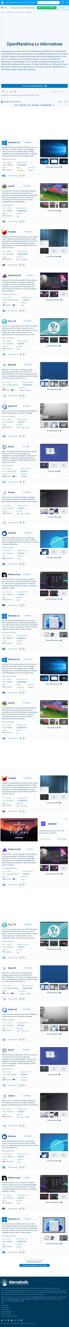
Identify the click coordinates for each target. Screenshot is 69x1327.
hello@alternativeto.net (38, 1297)
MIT (15, 471)
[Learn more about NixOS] (4, 447)
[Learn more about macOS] (4, 186)
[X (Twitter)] (5, 1320)
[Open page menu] (67, 2)
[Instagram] (18, 1320)
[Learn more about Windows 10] (4, 142)
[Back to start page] (3, 2)
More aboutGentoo (53, 517)
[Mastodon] (8, 1320)
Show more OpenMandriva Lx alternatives (34, 1265)
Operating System (21, 165)
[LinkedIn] (21, 1320)
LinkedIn (35, 1299)
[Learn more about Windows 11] (4, 616)
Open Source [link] (35, 105)
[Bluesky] (12, 1320)
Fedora (20, 69)
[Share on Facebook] (2, 91)
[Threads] (15, 1320)
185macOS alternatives (8, 205)
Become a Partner (6, 1314)
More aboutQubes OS (53, 430)
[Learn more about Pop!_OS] (4, 321)
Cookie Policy (5, 1309)
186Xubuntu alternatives (8, 547)
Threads (21, 1299)
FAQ (2, 1303)
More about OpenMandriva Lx (33, 86)
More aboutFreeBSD (53, 256)
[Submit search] (38, 2)
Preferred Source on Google (9, 1316)
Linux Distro (26, 300)
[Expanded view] (60, 102)
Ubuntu (7, 69)
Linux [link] (16, 105)
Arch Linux (31, 69)
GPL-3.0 (16, 300)
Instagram (28, 1299)
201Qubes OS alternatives (8, 416)
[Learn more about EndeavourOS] (4, 275)
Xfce (22, 540)
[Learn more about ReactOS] (4, 365)
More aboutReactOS (53, 389)
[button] (54, 148)
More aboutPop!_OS (53, 346)
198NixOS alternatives (7, 465)
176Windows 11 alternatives (9, 632)
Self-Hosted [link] (22, 105)
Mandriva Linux (53, 56)
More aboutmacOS (53, 211)
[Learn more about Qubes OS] (4, 406)
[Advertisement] (34, 26)
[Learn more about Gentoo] (4, 492)
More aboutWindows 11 (53, 640)
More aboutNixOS (53, 471)
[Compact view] (62, 102)
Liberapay (15, 1301)
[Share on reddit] (10, 91)
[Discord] (2, 1320)
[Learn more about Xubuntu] (4, 533)
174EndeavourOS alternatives (9, 294)
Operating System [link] (46, 105)
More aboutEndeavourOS (53, 300)
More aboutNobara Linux (53, 599)
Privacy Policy (5, 1307)
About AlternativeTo (7, 1312)
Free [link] (29, 105)
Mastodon (11, 1299)
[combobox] (48, 2)
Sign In (63, 2)
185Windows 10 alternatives (9, 159)
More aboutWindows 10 (53, 167)
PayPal (22, 1301)
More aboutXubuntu (53, 557)
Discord (52, 1297)
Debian (14, 69)
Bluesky (16, 1299)
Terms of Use (5, 1305)
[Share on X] (6, 91)
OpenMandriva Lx (8, 51)
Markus (19, 1290)
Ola (13, 1290)
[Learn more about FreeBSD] (4, 232)
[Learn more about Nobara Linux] (4, 574)
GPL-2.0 (16, 384)
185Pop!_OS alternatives (8, 337)
